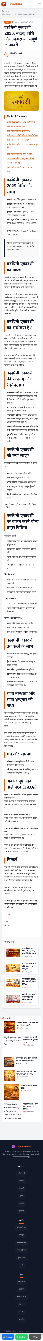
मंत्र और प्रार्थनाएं (13, 163)
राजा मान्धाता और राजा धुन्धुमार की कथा (21, 158)
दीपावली (21, 1188)
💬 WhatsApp (22, 1337)
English (7, 914)
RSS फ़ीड (21, 1312)
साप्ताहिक (21, 1235)
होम (3, 11)
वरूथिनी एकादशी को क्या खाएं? (18, 140)
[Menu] (39, 4)
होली (21, 1196)
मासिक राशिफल (21, 1242)
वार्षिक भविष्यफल (21, 1250)
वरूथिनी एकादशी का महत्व (16, 126)
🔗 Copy (35, 1337)
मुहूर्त (21, 1265)
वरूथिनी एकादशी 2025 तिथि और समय (21, 122)
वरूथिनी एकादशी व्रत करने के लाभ (19, 154)
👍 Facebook (8, 1337)
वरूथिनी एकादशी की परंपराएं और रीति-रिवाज (22, 135)
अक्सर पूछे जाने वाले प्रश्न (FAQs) (19, 167)
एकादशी (7, 11)
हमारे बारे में (21, 1281)
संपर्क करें (21, 1289)
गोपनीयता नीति (21, 1296)
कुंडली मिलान (21, 1257)
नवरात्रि (21, 1181)
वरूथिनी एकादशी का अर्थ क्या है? (18, 131)
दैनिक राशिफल (21, 1227)
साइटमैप (21, 1319)
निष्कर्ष (9, 172)
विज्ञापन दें (21, 1304)
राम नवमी (21, 1211)
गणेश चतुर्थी (21, 1173)
